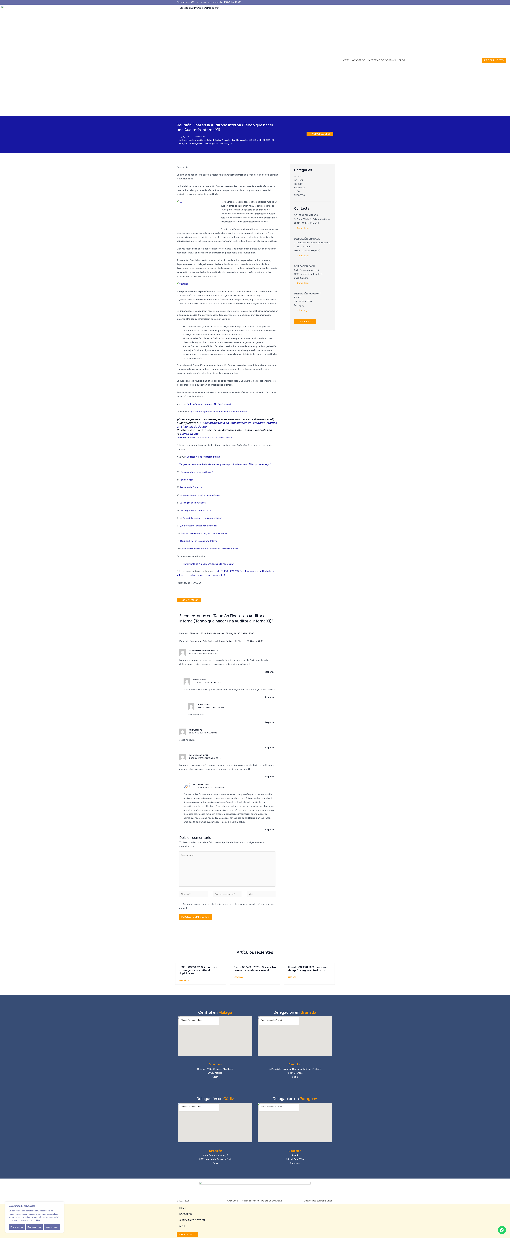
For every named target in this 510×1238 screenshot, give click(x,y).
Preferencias (16, 1227)
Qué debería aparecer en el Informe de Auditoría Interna (218, 411)
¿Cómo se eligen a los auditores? (196, 472)
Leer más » (184, 980)
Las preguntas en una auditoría (195, 510)
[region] (34, 1217)
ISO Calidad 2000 (201, 784)
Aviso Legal (232, 1201)
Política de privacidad (271, 1201)
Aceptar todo (52, 1227)
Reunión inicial (187, 479)
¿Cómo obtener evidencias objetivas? (198, 525)
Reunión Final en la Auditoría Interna (198, 541)
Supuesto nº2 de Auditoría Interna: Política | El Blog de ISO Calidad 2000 (226, 641)
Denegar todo (34, 1227)
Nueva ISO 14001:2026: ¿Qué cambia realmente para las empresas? (255, 968)
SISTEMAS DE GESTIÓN (382, 60)
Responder (269, 672)
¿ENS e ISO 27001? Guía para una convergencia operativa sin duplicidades (198, 970)
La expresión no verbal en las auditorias (200, 495)
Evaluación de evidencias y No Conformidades (209, 404)
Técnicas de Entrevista (191, 487)
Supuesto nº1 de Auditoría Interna (202, 456)
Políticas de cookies (50, 1220)
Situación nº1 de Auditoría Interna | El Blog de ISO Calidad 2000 (222, 633)
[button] (189, 600)
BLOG (402, 60)
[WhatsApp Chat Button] (502, 1230)
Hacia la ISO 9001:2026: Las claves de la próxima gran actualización (308, 968)
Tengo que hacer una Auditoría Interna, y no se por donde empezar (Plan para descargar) (225, 464)
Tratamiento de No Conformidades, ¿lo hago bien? (208, 564)
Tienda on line (189, 434)
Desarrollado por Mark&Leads (318, 1201)
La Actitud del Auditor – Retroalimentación (201, 518)
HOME (345, 60)
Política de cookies (250, 1201)
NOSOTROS (358, 60)
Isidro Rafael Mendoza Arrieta (203, 650)
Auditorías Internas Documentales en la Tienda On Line (204, 437)
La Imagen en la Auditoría (193, 502)
